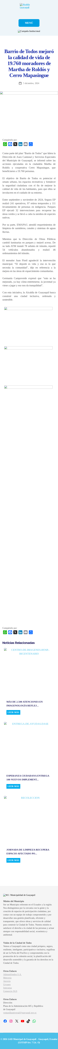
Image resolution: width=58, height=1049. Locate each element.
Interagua (7, 988)
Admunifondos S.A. (12, 974)
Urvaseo (7, 984)
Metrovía (7, 978)
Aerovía (6, 981)
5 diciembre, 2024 (31, 83)
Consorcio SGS (10, 991)
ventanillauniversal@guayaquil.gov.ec (19, 1013)
